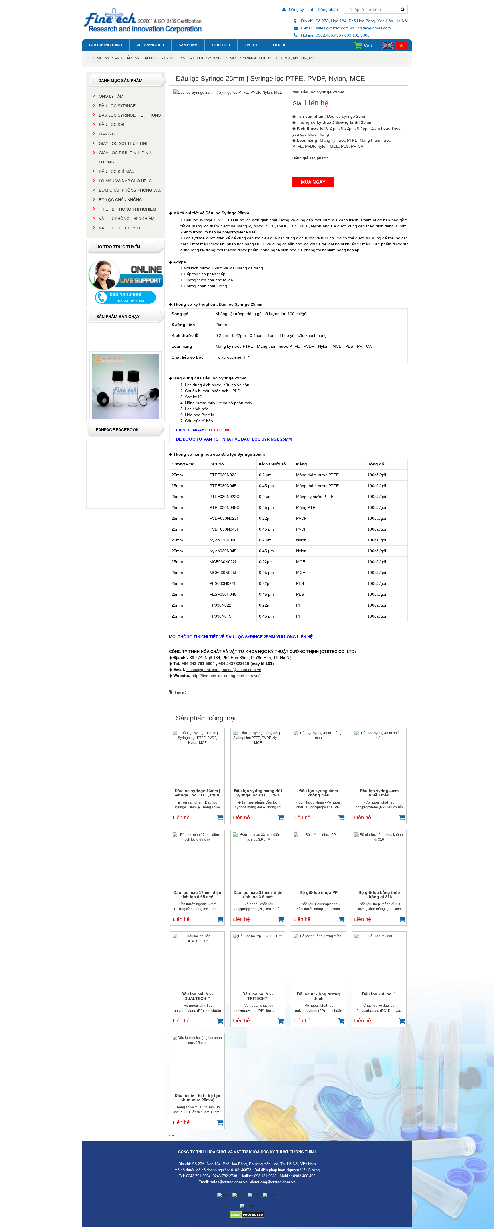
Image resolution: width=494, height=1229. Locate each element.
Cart (368, 45)
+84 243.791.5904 (198, 663)
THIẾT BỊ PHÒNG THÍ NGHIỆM (127, 209)
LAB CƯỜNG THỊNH (105, 45)
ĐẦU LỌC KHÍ (111, 124)
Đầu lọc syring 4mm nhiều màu (379, 792)
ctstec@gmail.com (203, 669)
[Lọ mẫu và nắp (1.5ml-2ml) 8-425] (125, 379)
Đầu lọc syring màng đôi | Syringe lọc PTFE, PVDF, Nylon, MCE (257, 793)
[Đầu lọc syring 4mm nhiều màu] (379, 758)
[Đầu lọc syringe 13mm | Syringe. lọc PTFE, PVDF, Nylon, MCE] (197, 758)
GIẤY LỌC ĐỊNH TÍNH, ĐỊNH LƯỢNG (125, 157)
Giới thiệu (221, 45)
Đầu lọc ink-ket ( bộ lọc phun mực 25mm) (197, 1097)
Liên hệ (279, 45)
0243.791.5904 (198, 1176)
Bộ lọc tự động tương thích (318, 996)
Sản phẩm (188, 45)
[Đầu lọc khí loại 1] (379, 961)
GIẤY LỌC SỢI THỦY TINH (124, 143)
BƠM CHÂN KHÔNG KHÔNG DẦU (130, 190)
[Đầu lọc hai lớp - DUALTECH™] (197, 961)
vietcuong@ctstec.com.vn (273, 1182)
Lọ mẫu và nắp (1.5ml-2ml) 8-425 (125, 418)
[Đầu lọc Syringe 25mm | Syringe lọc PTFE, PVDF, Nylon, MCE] (227, 92)
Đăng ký (296, 9)
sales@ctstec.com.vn (242, 669)
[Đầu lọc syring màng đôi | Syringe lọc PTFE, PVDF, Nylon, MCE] (258, 758)
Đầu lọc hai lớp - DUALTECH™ (197, 996)
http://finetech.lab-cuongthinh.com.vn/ (226, 675)
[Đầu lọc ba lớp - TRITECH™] (258, 961)
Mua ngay (313, 182)
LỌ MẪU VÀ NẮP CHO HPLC (125, 181)
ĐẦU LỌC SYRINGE (160, 58)
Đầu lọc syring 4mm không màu (318, 792)
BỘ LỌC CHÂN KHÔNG (120, 199)
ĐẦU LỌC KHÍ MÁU (116, 171)
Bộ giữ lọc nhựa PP (319, 892)
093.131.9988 (265, 1176)
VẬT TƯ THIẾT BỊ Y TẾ (120, 228)
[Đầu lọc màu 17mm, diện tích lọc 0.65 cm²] (197, 859)
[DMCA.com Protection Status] (247, 1214)
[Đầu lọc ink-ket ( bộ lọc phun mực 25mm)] (197, 1063)
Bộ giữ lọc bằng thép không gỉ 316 (379, 894)
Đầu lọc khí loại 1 (379, 994)
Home (97, 58)
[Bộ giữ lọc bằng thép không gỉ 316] (379, 859)
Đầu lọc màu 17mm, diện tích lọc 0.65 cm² (197, 894)
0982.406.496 (304, 1176)
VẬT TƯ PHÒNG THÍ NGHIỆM (126, 218)
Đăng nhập (327, 9)
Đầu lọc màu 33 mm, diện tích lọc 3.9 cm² (258, 894)
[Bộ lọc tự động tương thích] (318, 961)
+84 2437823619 (233, 663)
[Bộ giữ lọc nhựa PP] (318, 859)
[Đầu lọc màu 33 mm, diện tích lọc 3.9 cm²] (258, 859)
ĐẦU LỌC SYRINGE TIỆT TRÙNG (130, 115)
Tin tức (251, 45)
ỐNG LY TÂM (111, 96)
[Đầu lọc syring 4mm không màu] (318, 758)
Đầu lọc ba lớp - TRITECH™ (258, 996)
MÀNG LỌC (109, 134)
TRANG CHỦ (153, 45)
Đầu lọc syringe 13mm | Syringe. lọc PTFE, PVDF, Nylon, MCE (197, 793)
